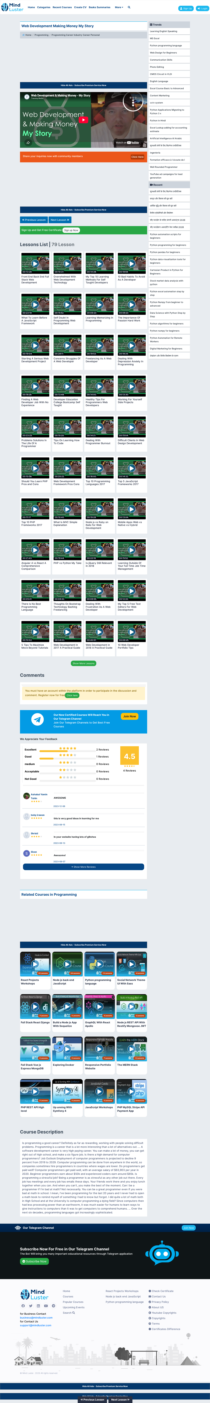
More (118, 7)
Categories (43, 7)
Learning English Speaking (163, 31)
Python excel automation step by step (167, 293)
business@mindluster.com (36, 1317)
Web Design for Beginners (163, 52)
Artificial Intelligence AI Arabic (166, 138)
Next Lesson (59, 219)
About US (157, 1307)
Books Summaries (99, 7)
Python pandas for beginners (165, 252)
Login (203, 8)
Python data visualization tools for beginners (168, 261)
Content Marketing (159, 95)
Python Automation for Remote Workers (166, 340)
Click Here (137, 156)
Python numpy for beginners (164, 330)
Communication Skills (161, 59)
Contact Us (158, 1296)
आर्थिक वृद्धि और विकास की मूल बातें (163, 205)
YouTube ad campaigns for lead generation (166, 176)
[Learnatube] (12, 5)
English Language (159, 81)
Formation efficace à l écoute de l (167, 159)
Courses (68, 1296)
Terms (155, 1323)
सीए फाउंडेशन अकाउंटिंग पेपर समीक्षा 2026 (167, 227)
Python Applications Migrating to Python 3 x (167, 111)
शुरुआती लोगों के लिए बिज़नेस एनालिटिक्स (165, 145)
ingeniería (155, 152)
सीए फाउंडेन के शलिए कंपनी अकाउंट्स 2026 (167, 220)
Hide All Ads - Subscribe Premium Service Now (83, 85)
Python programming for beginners (168, 245)
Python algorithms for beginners (166, 323)
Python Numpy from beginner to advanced (166, 304)
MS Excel (154, 38)
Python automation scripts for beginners (165, 236)
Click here (72, 695)
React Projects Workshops (122, 1291)
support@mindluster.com (35, 1325)
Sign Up (187, 8)
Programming (41, 35)
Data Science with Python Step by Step (168, 315)
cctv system (156, 102)
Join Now (189, 1227)
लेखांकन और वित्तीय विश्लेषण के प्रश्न (164, 355)
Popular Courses (73, 1301)
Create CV (80, 7)
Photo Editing (157, 67)
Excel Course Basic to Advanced (167, 88)
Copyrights (158, 1318)
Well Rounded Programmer (164, 167)
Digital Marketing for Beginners (166, 348)
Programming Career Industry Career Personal (76, 35)
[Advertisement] (83, 61)
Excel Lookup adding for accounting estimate (168, 129)
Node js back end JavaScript (123, 1296)
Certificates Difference (165, 1329)
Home (31, 7)
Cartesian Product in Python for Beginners (166, 272)
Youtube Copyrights (163, 1312)
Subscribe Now (35, 1261)
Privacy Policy (160, 1301)
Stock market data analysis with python (166, 282)
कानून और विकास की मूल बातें (161, 198)
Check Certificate (162, 1291)
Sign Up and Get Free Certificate (49, 230)
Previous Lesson (35, 219)
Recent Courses (62, 7)
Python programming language (166, 45)
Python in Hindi (158, 120)
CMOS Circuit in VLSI (161, 74)
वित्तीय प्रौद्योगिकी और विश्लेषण (161, 212)
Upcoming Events (74, 1307)
